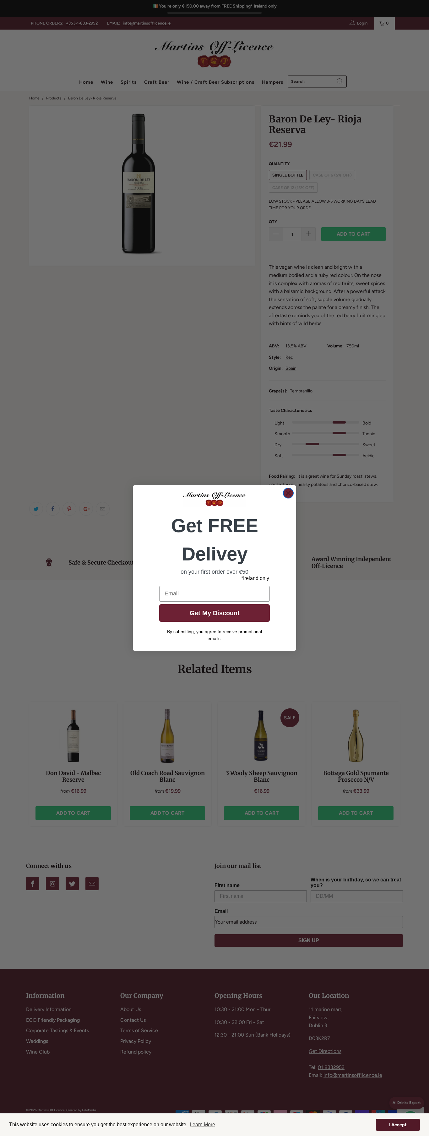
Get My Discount (215, 613)
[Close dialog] (288, 493)
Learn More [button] (202, 1124)
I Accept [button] (398, 1125)
